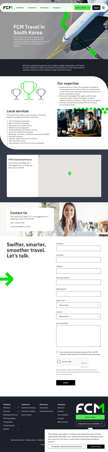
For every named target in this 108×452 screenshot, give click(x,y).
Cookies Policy (42, 440)
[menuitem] (20, 7)
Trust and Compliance (17, 440)
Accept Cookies (96, 447)
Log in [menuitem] (96, 8)
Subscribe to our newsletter (89, 424)
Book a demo (90, 417)
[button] (69, 173)
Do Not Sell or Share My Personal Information (67, 447)
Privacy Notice (31, 440)
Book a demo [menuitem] (81, 8)
